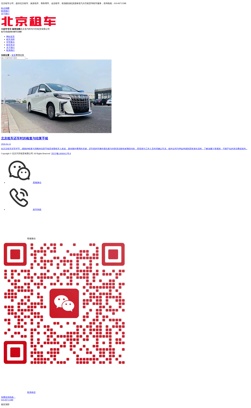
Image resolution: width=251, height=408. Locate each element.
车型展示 (10, 42)
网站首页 (10, 36)
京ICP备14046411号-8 (61, 153)
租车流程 (10, 39)
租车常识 (10, 45)
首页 (14, 55)
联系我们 (5, 11)
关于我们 (5, 14)
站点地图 (5, 8)
